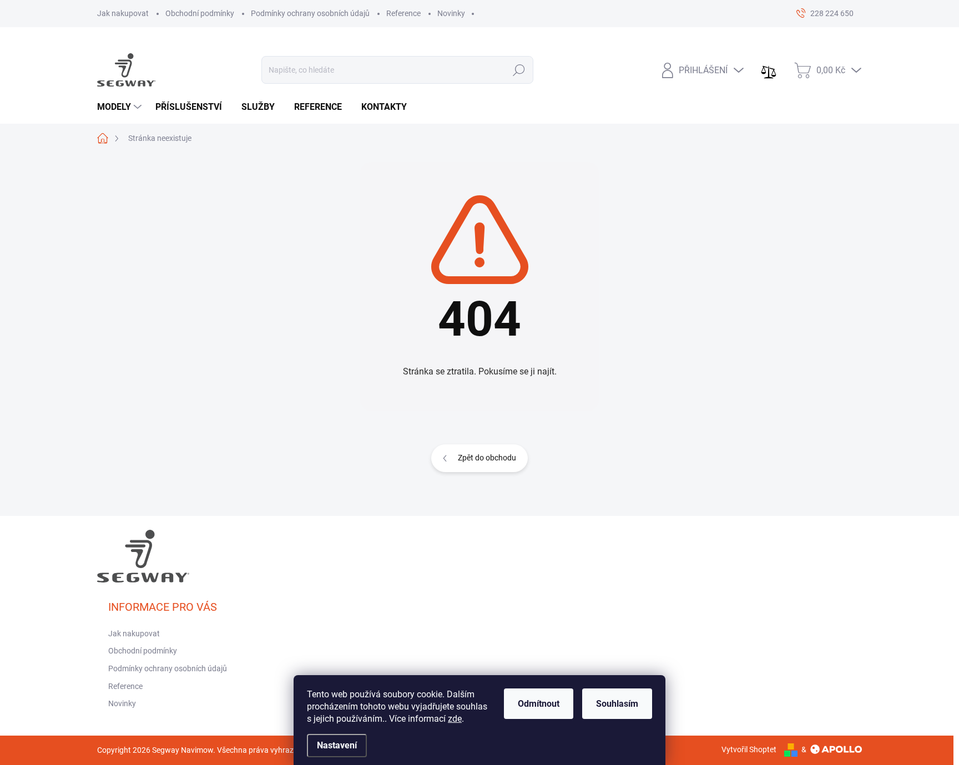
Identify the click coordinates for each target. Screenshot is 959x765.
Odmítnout (538, 703)
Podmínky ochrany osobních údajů (310, 13)
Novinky (451, 13)
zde (455, 718)
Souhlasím (617, 703)
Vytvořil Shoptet (748, 749)
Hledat (519, 69)
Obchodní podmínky (199, 13)
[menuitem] (120, 107)
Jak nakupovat (123, 13)
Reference (403, 13)
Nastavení (337, 745)
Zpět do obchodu (487, 457)
